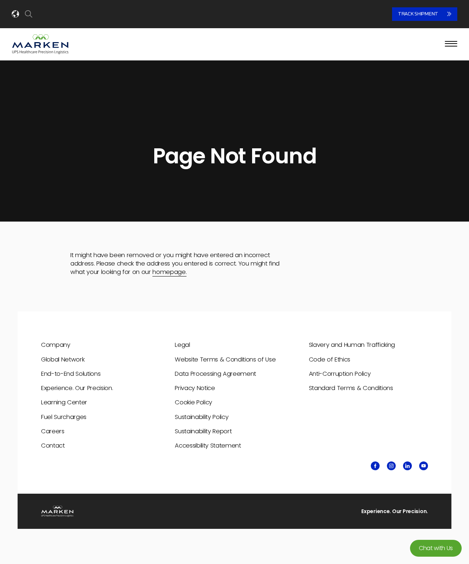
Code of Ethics (329, 359)
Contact (53, 445)
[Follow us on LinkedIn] (407, 465)
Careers (52, 431)
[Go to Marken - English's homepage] (40, 44)
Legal (182, 345)
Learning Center (64, 402)
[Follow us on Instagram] (391, 465)
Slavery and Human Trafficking (352, 345)
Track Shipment (418, 13)
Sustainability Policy (201, 417)
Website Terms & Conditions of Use (225, 359)
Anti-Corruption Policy (340, 374)
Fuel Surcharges (63, 417)
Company (55, 345)
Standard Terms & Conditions (351, 388)
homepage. (169, 272)
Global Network (62, 359)
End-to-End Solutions (70, 374)
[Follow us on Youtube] (423, 465)
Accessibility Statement (208, 445)
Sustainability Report (203, 431)
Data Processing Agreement (215, 374)
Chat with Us (436, 548)
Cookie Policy (193, 402)
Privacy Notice (195, 388)
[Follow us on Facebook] (375, 465)
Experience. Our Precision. (77, 388)
